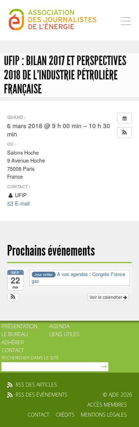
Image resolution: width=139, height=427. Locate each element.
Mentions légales (104, 414)
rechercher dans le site (30, 357)
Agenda (59, 326)
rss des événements (41, 394)
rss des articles (36, 384)
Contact (12, 350)
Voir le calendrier (106, 297)
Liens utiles (64, 334)
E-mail (22, 203)
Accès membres (107, 404)
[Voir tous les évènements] (124, 118)
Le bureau (14, 334)
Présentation (19, 326)
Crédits (65, 414)
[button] (124, 132)
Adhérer (12, 342)
